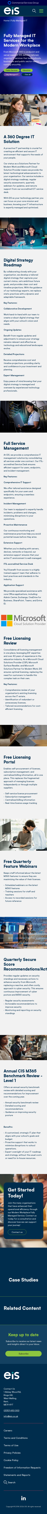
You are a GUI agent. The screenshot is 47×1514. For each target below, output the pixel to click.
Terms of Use (11, 1445)
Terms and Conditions (16, 1437)
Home (6, 20)
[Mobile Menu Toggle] (41, 11)
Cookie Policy (11, 1460)
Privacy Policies (12, 1452)
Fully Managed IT (12, 74)
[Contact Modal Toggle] (39, 1506)
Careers (8, 1430)
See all (27, 74)
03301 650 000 (11, 1410)
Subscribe (23, 1353)
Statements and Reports (17, 1474)
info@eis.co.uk (11, 1416)
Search (11, 1482)
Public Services (11, 70)
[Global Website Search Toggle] (34, 11)
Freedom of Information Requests (22, 1467)
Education (27, 70)
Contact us (17, 1232)
